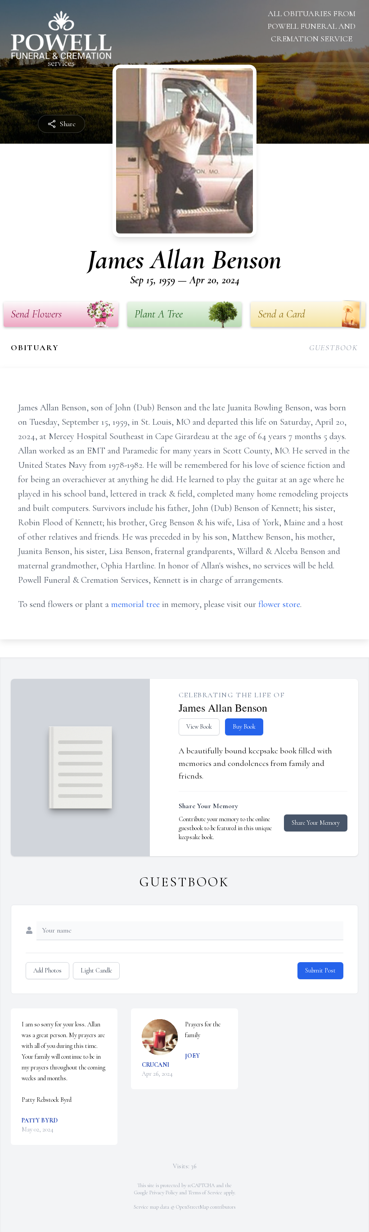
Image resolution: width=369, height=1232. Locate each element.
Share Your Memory (316, 823)
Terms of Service (205, 1192)
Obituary (34, 347)
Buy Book (244, 726)
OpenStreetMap (192, 1207)
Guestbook (333, 347)
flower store (279, 604)
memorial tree (135, 604)
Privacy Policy (163, 1192)
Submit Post (320, 970)
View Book (199, 726)
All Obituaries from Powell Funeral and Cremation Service (312, 26)
